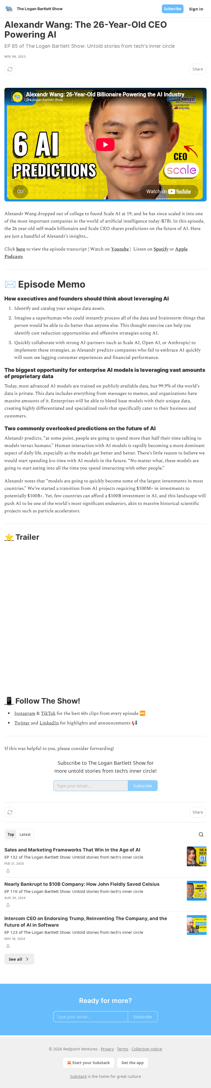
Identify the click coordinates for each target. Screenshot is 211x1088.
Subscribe (172, 8)
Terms (122, 1049)
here (20, 249)
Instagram (24, 713)
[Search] (201, 834)
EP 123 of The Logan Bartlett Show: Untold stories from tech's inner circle (73, 932)
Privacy (107, 1049)
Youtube (120, 249)
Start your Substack (91, 1062)
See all (15, 959)
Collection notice (147, 1049)
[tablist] (19, 834)
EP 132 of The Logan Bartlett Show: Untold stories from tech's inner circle (73, 857)
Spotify (161, 249)
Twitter (22, 723)
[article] (105, 860)
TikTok (48, 713)
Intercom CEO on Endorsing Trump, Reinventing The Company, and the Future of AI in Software (85, 922)
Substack (78, 1076)
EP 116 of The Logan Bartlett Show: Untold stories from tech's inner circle (73, 891)
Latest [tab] (25, 834)
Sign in (196, 9)
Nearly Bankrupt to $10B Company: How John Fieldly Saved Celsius (82, 884)
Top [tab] (11, 834)
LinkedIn (49, 723)
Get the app (132, 1062)
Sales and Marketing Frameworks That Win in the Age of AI (72, 850)
